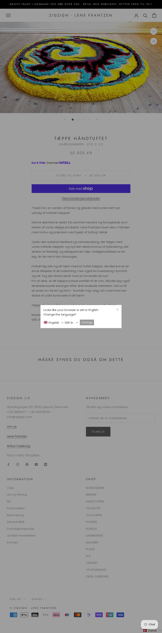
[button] (53, 322)
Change (87, 322)
